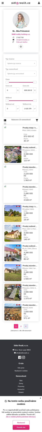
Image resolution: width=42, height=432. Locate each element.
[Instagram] (23, 357)
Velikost (9, 98)
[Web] (20, 46)
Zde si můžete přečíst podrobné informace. (21, 417)
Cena (8, 79)
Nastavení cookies (21, 371)
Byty (21, 380)
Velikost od (10, 104)
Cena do (26, 86)
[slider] (7, 82)
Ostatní (21, 392)
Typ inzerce (10, 59)
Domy (21, 383)
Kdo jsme (21, 368)
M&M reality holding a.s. (21, 34)
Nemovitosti (21, 376)
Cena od (9, 86)
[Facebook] (19, 357)
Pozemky (21, 386)
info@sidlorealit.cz (22, 353)
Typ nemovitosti (12, 69)
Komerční (21, 389)
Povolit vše (21, 427)
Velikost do (27, 104)
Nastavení (21, 423)
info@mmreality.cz (22, 40)
